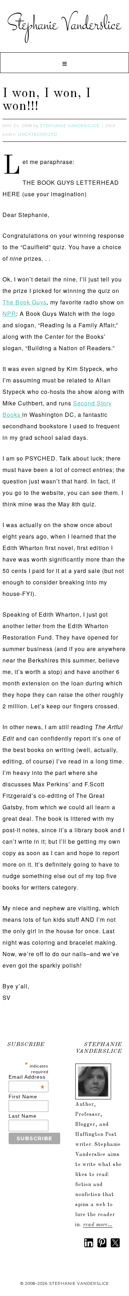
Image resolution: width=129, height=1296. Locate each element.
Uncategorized (37, 134)
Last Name (23, 1116)
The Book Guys (25, 302)
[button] (64, 62)
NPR (9, 313)
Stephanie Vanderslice (64, 25)
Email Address (27, 1077)
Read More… (98, 1224)
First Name (23, 1096)
